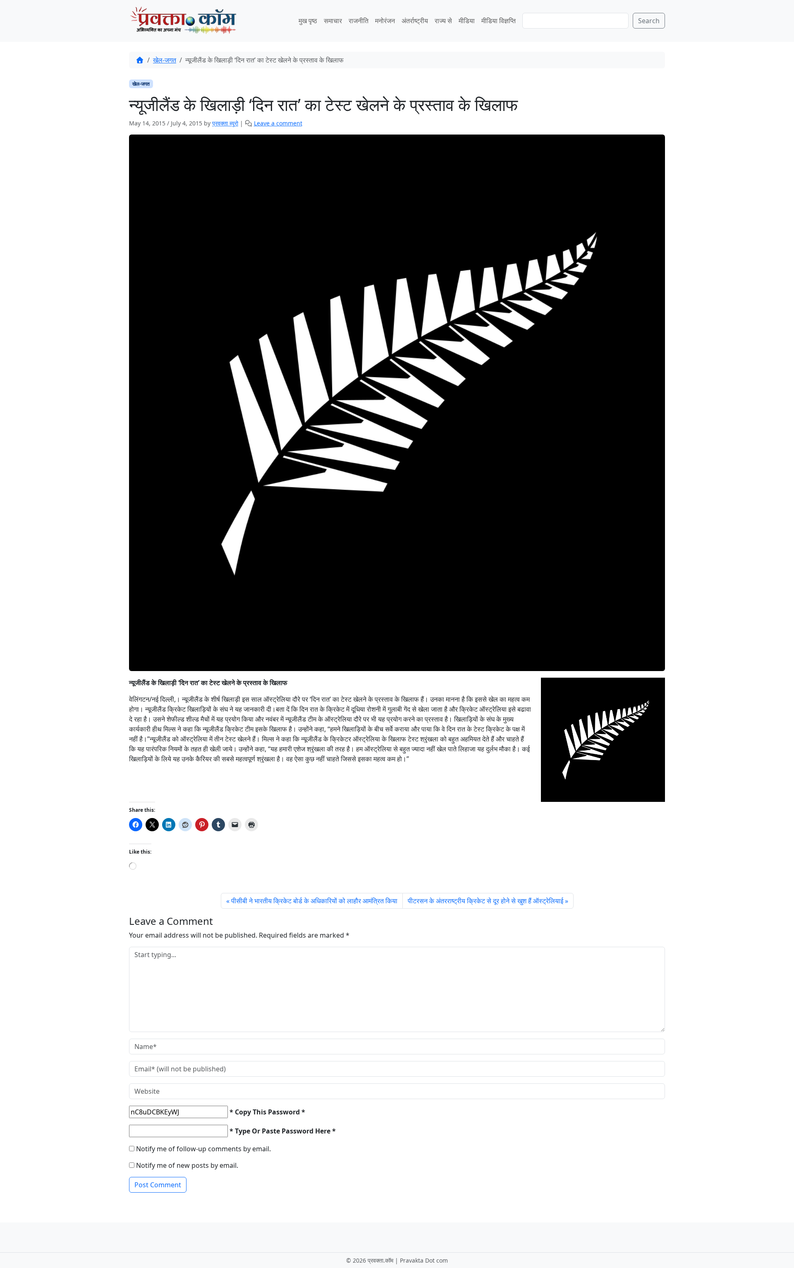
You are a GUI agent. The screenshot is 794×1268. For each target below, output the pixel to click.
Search (649, 20)
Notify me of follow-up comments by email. (203, 1148)
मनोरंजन (385, 20)
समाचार (333, 20)
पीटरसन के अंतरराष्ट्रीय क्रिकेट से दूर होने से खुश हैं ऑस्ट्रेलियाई (485, 900)
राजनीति (358, 20)
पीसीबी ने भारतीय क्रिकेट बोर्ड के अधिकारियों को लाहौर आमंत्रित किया (314, 900)
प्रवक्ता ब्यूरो (225, 123)
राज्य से (443, 20)
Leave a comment (278, 123)
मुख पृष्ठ (308, 20)
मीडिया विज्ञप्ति (498, 20)
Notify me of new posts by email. (187, 1165)
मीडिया (467, 20)
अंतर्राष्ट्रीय (415, 20)
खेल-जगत (164, 60)
